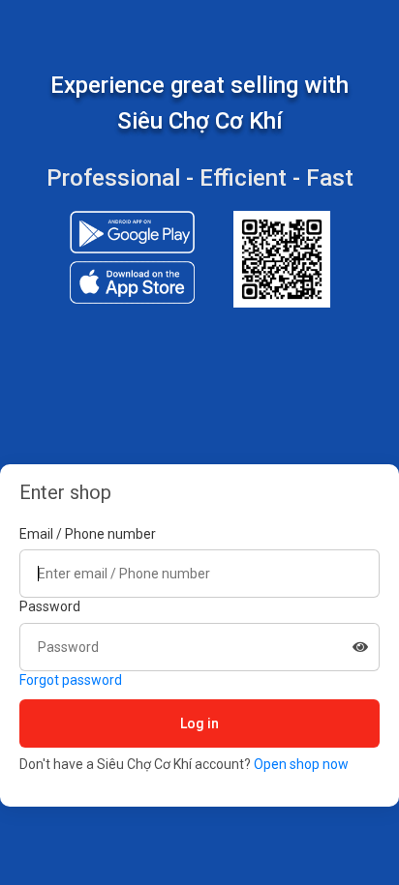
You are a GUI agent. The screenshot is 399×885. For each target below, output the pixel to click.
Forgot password (70, 680)
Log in (199, 723)
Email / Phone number (87, 534)
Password (49, 606)
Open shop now (301, 764)
